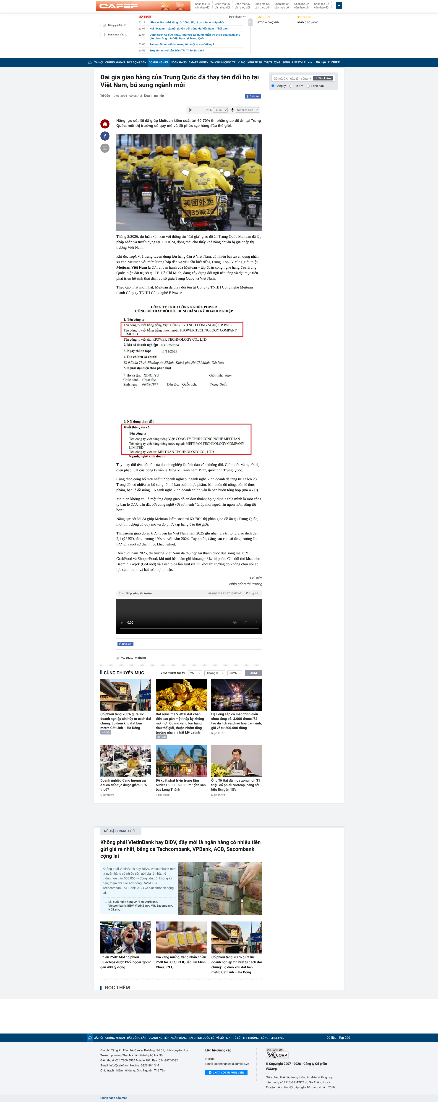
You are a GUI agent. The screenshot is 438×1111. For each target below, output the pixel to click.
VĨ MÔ (241, 62)
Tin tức (298, 86)
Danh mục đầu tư (117, 34)
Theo (188, 593)
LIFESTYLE (298, 62)
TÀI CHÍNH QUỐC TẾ (222, 62)
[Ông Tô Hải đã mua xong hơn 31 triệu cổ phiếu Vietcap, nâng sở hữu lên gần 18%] (236, 761)
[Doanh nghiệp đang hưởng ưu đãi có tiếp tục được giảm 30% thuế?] (125, 761)
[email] (105, 148)
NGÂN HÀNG (179, 62)
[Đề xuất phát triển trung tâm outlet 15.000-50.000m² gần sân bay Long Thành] (181, 761)
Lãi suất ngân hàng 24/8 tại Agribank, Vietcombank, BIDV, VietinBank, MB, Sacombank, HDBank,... (140, 905)
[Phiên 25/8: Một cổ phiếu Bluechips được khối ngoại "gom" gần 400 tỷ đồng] (125, 937)
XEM (253, 673)
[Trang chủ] (90, 62)
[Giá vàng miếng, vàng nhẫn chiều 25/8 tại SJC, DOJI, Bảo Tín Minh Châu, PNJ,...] (181, 937)
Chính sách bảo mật (113, 1098)
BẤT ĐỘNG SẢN (136, 62)
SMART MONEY (198, 62)
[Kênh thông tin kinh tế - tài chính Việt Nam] (143, 6)
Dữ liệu (321, 62)
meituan (140, 658)
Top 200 (344, 1038)
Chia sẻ (254, 96)
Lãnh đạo (317, 86)
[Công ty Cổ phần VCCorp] (302, 1053)
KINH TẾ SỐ (255, 62)
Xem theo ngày (173, 673)
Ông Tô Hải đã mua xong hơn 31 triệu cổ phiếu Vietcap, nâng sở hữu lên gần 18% (235, 785)
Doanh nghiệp (154, 96)
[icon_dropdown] (339, 5)
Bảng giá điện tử (117, 25)
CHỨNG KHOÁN (115, 62)
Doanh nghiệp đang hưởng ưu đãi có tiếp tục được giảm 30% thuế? (123, 785)
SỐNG (286, 62)
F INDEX (334, 62)
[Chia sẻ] (105, 136)
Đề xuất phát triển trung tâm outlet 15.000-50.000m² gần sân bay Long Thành (181, 785)
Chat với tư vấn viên (228, 1072)
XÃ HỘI (98, 62)
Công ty (281, 86)
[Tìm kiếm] (323, 78)
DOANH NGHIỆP (159, 62)
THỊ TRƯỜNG (272, 62)
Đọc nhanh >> (237, 16)
